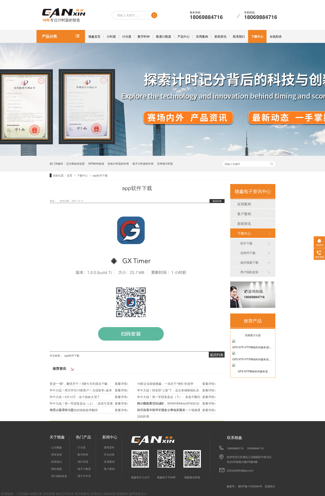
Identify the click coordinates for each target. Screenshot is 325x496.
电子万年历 (84, 476)
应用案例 (202, 36)
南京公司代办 (65, 493)
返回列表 (217, 200)
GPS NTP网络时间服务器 (253, 371)
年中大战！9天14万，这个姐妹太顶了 (75, 397)
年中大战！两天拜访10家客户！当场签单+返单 (81, 390)
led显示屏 (36, 493)
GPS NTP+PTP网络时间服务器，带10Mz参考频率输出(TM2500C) (252, 359)
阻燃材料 (122, 493)
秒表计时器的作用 (118, 163)
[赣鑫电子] (153, 444)
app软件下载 (100, 175)
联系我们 (239, 36)
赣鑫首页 (94, 36)
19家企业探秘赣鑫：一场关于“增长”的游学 (165, 383)
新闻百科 (109, 447)
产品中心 (184, 36)
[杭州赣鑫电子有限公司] (63, 13)
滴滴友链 (109, 493)
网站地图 (56, 469)
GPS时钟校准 (96, 163)
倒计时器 (83, 461)
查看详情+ (121, 383)
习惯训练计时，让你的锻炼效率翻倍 (74, 410)
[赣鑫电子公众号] (140, 459)
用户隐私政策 (249, 272)
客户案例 (244, 213)
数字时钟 (144, 36)
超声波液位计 (138, 493)
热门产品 (83, 437)
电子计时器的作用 (142, 163)
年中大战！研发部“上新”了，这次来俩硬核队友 (168, 390)
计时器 (111, 36)
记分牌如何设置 (75, 163)
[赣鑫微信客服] (192, 459)
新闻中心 (109, 437)
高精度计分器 (253, 335)
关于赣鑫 (57, 437)
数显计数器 (163, 36)
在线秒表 (276, 36)
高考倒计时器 (165, 163)
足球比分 (96, 493)
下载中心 (257, 36)
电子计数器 (84, 469)
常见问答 (109, 454)
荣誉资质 (56, 454)
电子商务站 (82, 493)
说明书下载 (247, 253)
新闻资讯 (220, 36)
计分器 (126, 36)
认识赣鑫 (56, 447)
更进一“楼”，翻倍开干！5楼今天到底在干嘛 (78, 383)
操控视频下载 (249, 262)
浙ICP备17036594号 (250, 486)
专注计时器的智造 (61, 20)
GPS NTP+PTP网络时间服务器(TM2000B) (252, 347)
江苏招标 (22, 493)
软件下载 (246, 243)
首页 (70, 175)
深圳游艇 (49, 493)
